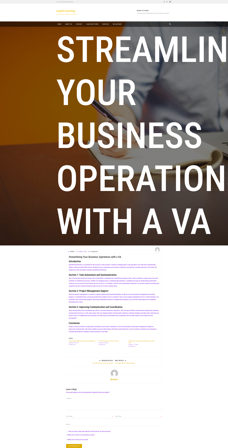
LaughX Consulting (65, 10)
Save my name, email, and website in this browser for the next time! (89, 431)
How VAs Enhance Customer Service (109, 341)
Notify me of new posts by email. (78, 439)
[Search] (170, 24)
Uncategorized (94, 251)
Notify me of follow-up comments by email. (81, 435)
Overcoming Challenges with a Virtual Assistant (82, 341)
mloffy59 (72, 251)
